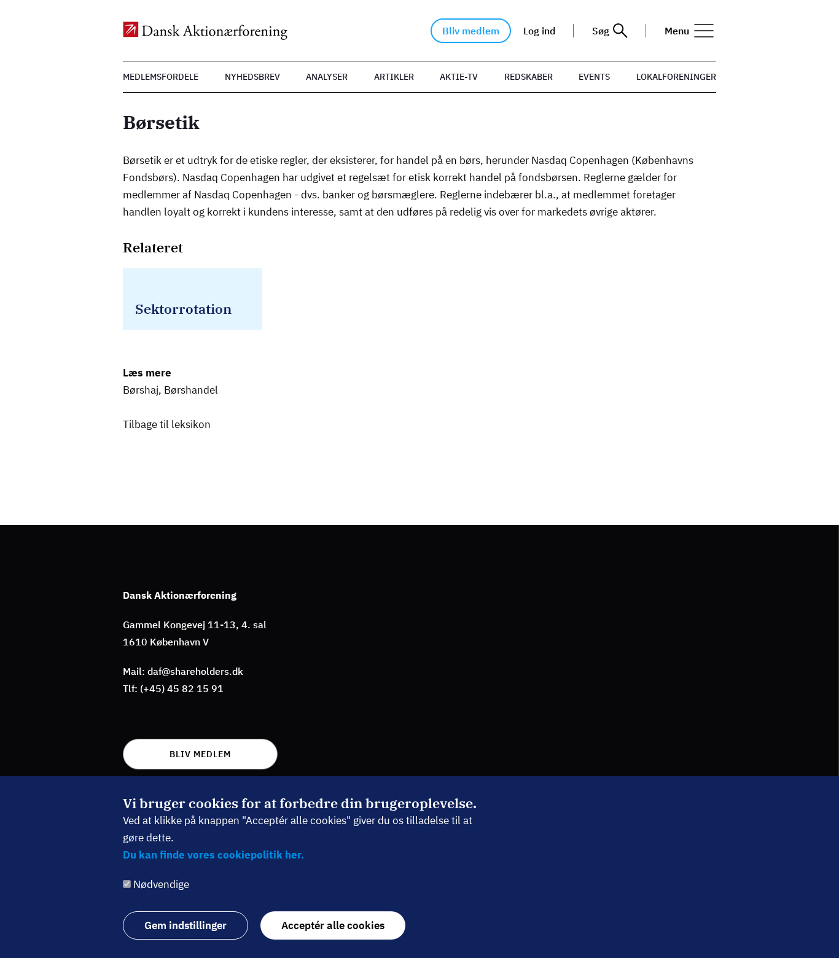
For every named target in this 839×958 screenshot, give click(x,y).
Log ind (539, 31)
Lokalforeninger (676, 76)
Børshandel (191, 390)
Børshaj (140, 390)
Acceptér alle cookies (332, 925)
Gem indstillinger (185, 925)
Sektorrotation (183, 308)
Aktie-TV (459, 76)
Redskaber (528, 76)
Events (594, 76)
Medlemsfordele (160, 76)
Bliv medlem (470, 31)
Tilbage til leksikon (167, 424)
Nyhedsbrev (252, 76)
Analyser (327, 76)
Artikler (394, 76)
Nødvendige (161, 884)
